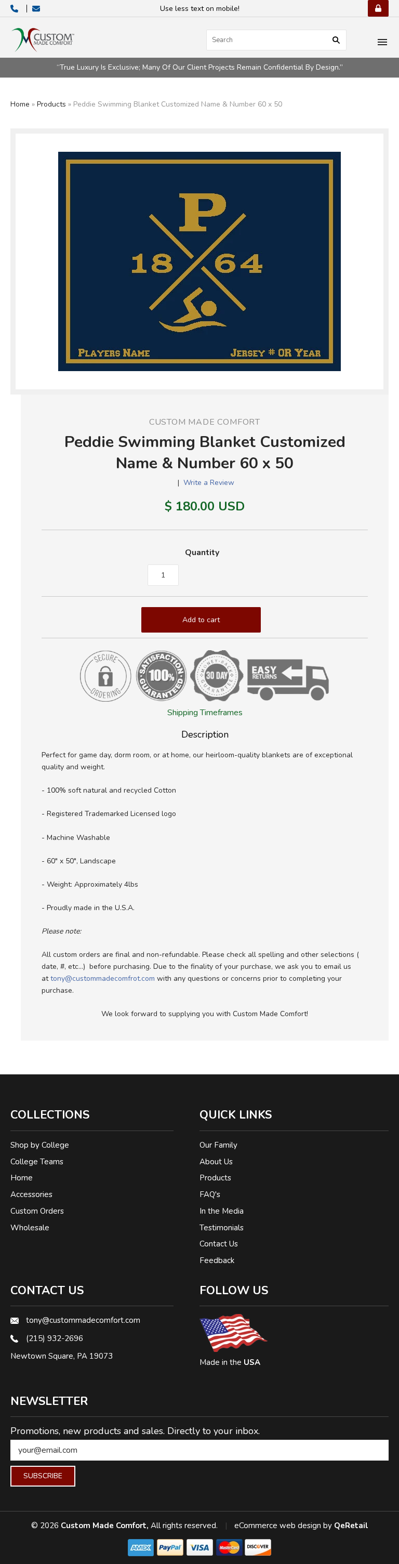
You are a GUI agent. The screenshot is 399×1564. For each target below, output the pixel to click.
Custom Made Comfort (204, 422)
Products (51, 104)
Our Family (218, 1145)
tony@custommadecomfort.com (83, 1320)
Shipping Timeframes (205, 712)
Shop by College (39, 1145)
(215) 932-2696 (54, 1338)
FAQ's (210, 1194)
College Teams (36, 1161)
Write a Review (208, 483)
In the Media (222, 1211)
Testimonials (222, 1228)
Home (20, 104)
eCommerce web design (277, 1525)
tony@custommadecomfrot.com (102, 978)
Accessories (31, 1194)
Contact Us (219, 1244)
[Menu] (382, 43)
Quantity (202, 552)
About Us (216, 1161)
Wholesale (29, 1228)
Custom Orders (37, 1211)
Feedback (217, 1260)
